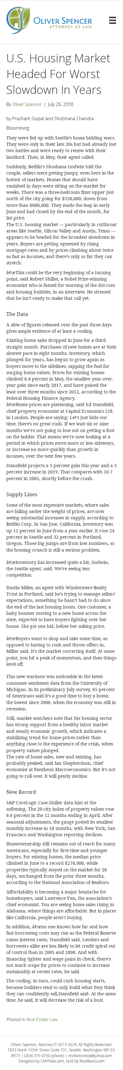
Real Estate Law (41, 1019)
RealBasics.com (92, 1061)
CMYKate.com (52, 1061)
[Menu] (112, 20)
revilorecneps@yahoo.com (90, 1055)
